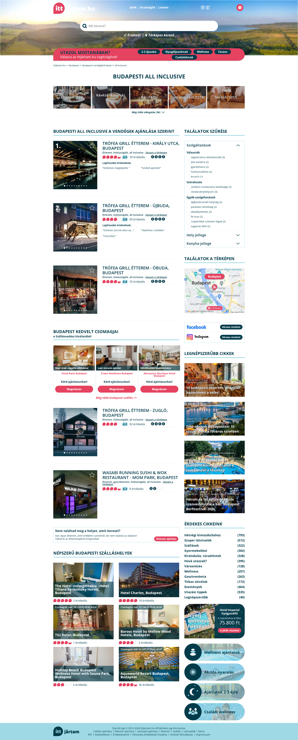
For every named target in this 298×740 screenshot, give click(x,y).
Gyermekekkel (195, 550)
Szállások (191, 545)
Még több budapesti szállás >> (116, 398)
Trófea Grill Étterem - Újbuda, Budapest (136, 208)
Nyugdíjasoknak (176, 52)
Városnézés (193, 566)
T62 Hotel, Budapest (72, 635)
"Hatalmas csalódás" (153, 230)
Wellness (203, 52)
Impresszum (203, 734)
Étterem (165, 731)
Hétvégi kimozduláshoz (223, 419)
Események (233, 494)
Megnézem (74, 389)
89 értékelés (137, 219)
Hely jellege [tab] (196, 235)
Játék (133, 7)
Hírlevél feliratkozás (181, 734)
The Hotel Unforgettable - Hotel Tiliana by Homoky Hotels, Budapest (82, 589)
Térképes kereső (161, 35)
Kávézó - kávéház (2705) (110, 97)
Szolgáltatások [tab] (199, 145)
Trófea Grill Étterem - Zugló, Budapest (135, 412)
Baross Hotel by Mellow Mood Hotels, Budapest (146, 633)
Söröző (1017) (226, 97)
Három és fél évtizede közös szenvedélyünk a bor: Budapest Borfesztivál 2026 (213, 504)
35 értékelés (137, 282)
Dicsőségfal (147, 7)
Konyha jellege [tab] (199, 243)
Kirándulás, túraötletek (202, 555)
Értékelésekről (121, 734)
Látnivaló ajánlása (147, 731)
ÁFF (90, 734)
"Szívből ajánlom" (151, 168)
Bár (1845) (149, 97)
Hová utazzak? (195, 561)
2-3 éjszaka (148, 52)
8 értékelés (137, 489)
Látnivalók (189, 731)
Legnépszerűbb (194, 382)
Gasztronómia (218, 380)
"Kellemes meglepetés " (116, 168)
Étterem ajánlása (124, 731)
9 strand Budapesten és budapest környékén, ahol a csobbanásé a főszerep (210, 465)
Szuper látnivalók (198, 540)
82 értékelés (137, 424)
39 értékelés (137, 157)
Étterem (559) (72, 97)
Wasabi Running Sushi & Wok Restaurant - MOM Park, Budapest (140, 475)
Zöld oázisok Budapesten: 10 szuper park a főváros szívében (212, 429)
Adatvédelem (102, 734)
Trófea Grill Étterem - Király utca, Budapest (140, 145)
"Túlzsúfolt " (109, 236)
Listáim (163, 7)
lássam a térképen (156, 152)
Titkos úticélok (195, 581)
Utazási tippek (204, 421)
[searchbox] (149, 26)
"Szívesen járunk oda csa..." (118, 230)
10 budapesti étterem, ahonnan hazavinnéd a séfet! (213, 390)
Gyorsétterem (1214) (187, 97)
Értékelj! (134, 35)
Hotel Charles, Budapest (141, 592)
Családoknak (184, 57)
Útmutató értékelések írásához (149, 734)
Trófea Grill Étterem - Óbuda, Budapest (135, 270)
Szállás (177, 731)
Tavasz (222, 52)
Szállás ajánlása (102, 731)
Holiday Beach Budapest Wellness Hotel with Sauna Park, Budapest (82, 673)
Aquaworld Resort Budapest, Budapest (145, 675)
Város (201, 731)
